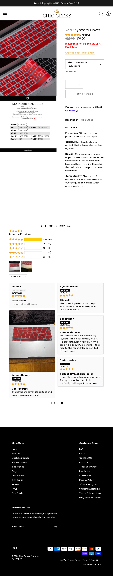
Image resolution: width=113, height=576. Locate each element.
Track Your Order (88, 466)
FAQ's (82, 449)
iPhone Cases (19, 462)
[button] (72, 34)
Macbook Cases (20, 457)
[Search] (101, 14)
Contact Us (85, 457)
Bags (14, 471)
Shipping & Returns (89, 488)
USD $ (14, 548)
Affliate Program (88, 484)
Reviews (16, 484)
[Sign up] (55, 526)
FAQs (14, 488)
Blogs (82, 453)
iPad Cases (18, 466)
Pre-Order (84, 471)
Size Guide (71, 71)
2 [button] (54, 403)
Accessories (18, 475)
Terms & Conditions (90, 493)
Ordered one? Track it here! (80, 52)
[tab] (73, 120)
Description (71, 119)
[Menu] (5, 13)
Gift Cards (17, 479)
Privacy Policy (86, 479)
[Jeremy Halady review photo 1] (32, 341)
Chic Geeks (24, 556)
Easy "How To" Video (90, 497)
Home (15, 449)
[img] (32, 295)
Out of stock (84, 94)
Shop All (16, 453)
